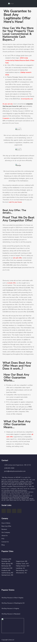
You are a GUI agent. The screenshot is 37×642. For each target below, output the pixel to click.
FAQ (3, 539)
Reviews (4, 529)
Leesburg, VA (20, 568)
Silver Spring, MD (7, 564)
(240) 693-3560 (9, 468)
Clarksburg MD (6, 559)
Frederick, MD (6, 570)
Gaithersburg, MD (7, 573)
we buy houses (15, 494)
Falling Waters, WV (22, 566)
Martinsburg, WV (21, 570)
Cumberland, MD (7, 568)
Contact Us (5, 542)
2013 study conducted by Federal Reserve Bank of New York (19, 60)
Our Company (6, 532)
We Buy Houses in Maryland (11, 614)
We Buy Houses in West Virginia (12, 598)
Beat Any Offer (6, 526)
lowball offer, (12, 283)
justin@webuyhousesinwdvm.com (14, 471)
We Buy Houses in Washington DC (13, 603)
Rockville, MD (6, 561)
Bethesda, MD (6, 566)
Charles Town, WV (22, 564)
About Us (5, 536)
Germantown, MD (7, 575)
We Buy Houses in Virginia (10, 608)
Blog (3, 545)
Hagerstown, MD (21, 561)
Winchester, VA (21, 573)
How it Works (6, 523)
